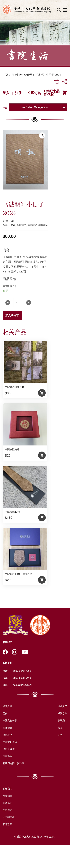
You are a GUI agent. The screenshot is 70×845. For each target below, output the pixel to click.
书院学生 (62, 713)
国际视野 (7, 727)
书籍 (13, 225)
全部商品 (21, 225)
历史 (5, 713)
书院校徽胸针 (12, 449)
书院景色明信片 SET (16, 387)
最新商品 (32, 225)
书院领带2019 (12, 511)
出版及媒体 (9, 749)
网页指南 (7, 795)
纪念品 (28, 75)
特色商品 (43, 225)
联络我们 (7, 788)
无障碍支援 (9, 817)
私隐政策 (7, 824)
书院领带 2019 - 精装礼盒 (18, 574)
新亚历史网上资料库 (13, 763)
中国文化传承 (10, 720)
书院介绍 (7, 706)
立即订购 (34, 93)
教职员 (61, 720)
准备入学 (62, 706)
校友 (60, 727)
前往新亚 (7, 802)
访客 (60, 734)
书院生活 (16, 75)
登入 (6, 93)
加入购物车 (12, 315)
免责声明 (7, 810)
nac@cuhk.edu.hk (22, 684)
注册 (18, 93)
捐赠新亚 (7, 756)
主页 (5, 75)
